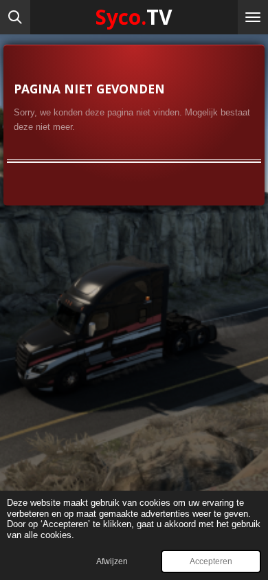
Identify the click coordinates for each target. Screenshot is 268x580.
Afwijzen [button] (112, 561)
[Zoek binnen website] (15, 17)
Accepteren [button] (211, 561)
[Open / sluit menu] (253, 17)
